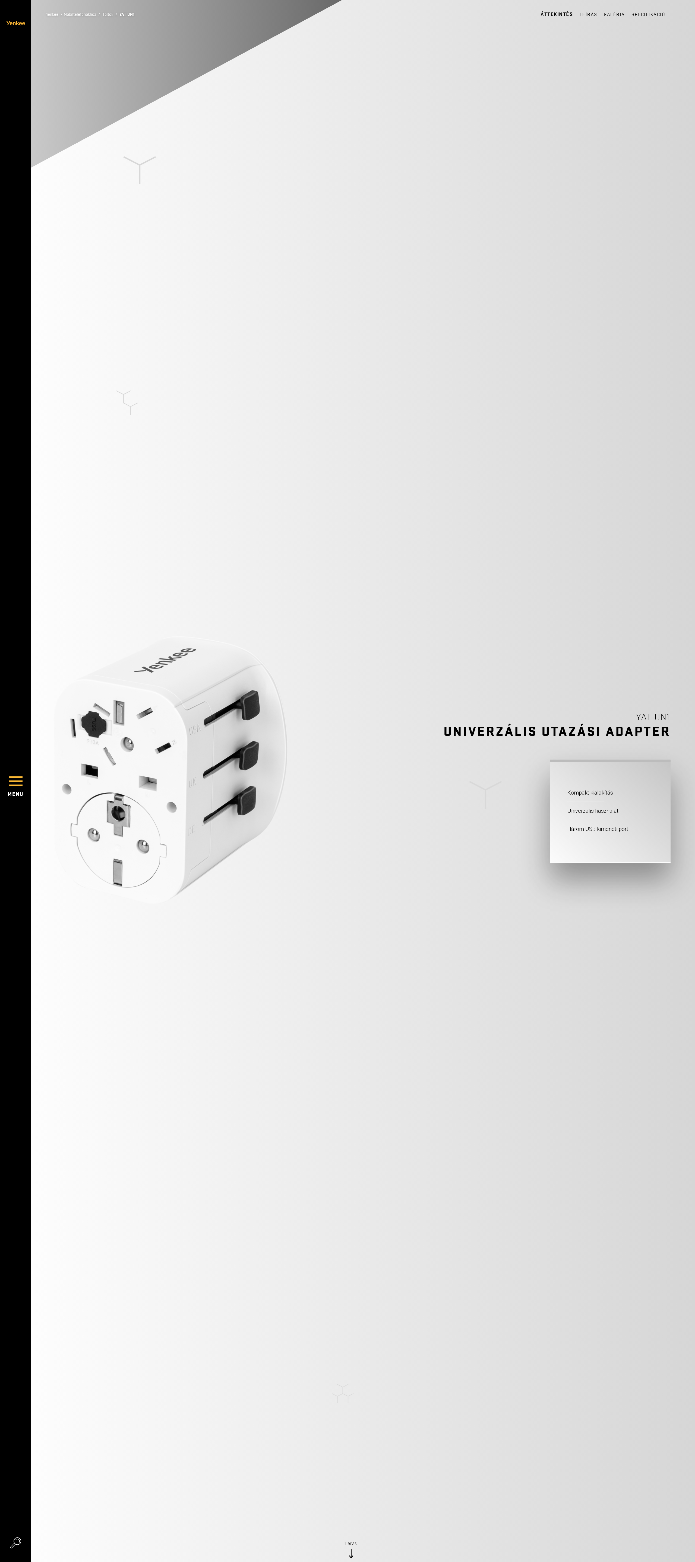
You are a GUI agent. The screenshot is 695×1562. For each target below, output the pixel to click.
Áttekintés (557, 14)
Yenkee (52, 14)
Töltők (107, 14)
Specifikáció (648, 14)
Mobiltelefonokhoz (80, 14)
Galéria (614, 14)
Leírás (588, 14)
